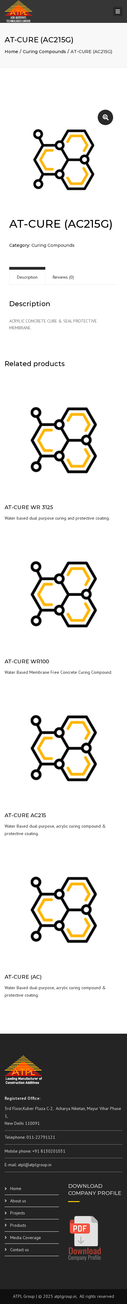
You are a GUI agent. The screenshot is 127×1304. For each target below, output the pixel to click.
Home (11, 51)
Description (27, 277)
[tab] (27, 277)
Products (18, 1225)
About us (18, 1201)
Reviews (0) (63, 277)
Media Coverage (25, 1237)
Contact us (19, 1249)
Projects (17, 1213)
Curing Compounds (44, 51)
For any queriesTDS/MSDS (63, 444)
